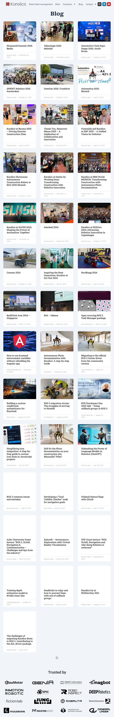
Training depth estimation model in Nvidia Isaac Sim (17, 593)
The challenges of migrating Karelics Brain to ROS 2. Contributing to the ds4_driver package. (20, 639)
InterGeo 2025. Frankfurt (57, 88)
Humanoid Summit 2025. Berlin (20, 47)
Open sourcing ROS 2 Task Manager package (93, 316)
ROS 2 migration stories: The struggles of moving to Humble (57, 406)
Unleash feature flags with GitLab (92, 498)
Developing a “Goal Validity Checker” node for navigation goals (56, 499)
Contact (89, 4)
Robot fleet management (41, 4)
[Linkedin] (104, 4)
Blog (81, 4)
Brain (57, 4)
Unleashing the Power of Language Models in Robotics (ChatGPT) (94, 451)
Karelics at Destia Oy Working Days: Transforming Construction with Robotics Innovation (55, 182)
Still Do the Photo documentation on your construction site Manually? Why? (56, 452)
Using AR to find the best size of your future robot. (20, 682)
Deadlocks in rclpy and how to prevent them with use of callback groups (56, 594)
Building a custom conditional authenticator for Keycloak (16, 407)
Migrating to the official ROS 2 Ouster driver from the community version (93, 359)
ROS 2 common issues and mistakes (18, 498)
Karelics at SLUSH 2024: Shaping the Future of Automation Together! (19, 230)
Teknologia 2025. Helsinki (53, 47)
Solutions (67, 4)
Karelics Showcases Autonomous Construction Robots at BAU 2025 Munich (19, 180)
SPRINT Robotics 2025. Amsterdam (19, 90)
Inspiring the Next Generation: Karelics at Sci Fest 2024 (56, 275)
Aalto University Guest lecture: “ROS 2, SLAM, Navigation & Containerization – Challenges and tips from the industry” (20, 546)
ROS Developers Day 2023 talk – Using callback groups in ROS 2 (94, 406)
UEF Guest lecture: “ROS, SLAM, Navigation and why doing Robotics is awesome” (94, 543)
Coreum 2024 (13, 272)
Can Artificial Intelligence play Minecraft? (52, 684)
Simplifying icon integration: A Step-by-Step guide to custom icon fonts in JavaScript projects (19, 454)
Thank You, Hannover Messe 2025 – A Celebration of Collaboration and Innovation (55, 134)
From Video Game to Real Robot (92, 682)
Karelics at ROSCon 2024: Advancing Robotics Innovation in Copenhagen (93, 231)
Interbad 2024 (51, 227)
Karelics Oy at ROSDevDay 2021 (90, 591)
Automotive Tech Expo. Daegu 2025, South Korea (93, 48)
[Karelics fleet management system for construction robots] (15, 4)
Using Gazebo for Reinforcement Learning (93, 637)
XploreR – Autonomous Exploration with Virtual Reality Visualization (57, 542)
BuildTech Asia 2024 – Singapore (18, 316)
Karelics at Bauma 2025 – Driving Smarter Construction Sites (19, 131)
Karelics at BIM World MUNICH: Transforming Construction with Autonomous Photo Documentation (93, 182)
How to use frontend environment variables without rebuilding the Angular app (18, 359)
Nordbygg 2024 (89, 272)
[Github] (99, 4)
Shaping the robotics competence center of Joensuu (55, 638)
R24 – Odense (51, 315)
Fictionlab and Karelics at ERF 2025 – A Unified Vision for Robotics (93, 131)
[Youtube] (109, 4)
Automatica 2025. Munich (90, 90)
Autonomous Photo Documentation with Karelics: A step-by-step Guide (56, 359)
